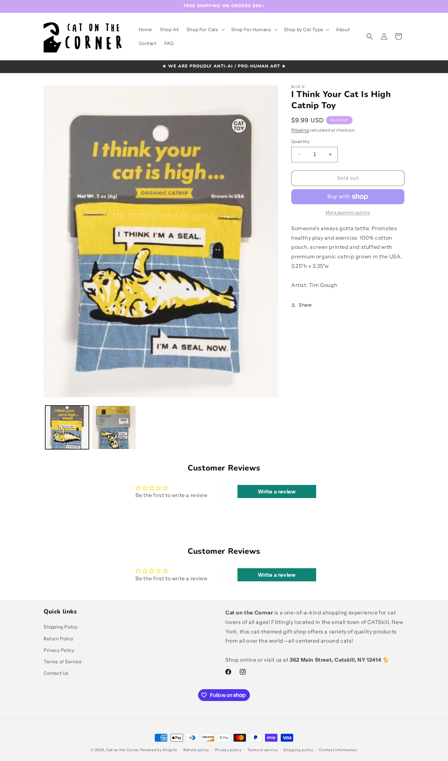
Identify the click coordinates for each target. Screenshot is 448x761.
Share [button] (305, 305)
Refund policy (196, 749)
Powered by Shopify (159, 750)
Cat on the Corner (122, 750)
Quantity (300, 141)
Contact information (338, 749)
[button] (205, 29)
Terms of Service (63, 662)
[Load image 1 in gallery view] (67, 427)
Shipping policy (298, 749)
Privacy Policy (59, 650)
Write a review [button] (276, 491)
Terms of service (262, 749)
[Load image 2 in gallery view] (114, 427)
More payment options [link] (348, 212)
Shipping (300, 130)
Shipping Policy (61, 627)
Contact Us (56, 673)
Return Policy (58, 639)
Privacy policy (228, 749)
